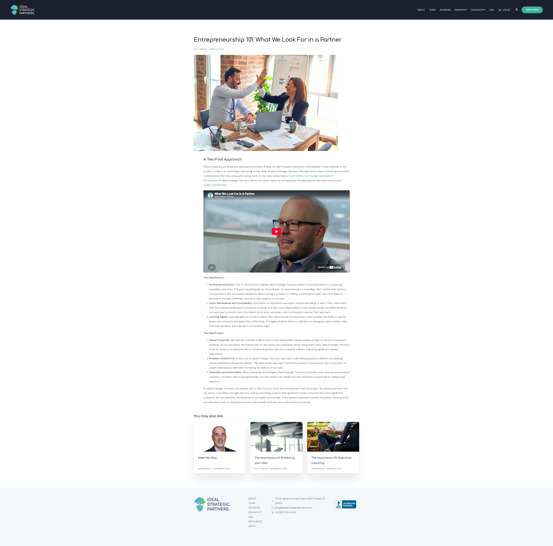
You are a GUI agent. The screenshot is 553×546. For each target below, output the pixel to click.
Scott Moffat (200, 49)
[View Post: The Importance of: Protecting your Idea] (276, 437)
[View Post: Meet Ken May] (220, 437)
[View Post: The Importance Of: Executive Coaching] (333, 437)
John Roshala (204, 469)
